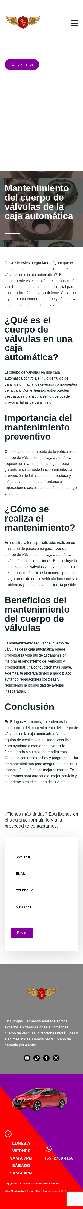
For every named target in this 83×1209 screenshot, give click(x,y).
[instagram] (56, 1058)
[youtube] (27, 1058)
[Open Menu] (74, 23)
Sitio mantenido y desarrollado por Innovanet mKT (35, 1191)
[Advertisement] (41, 126)
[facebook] (46, 1058)
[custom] (36, 1058)
